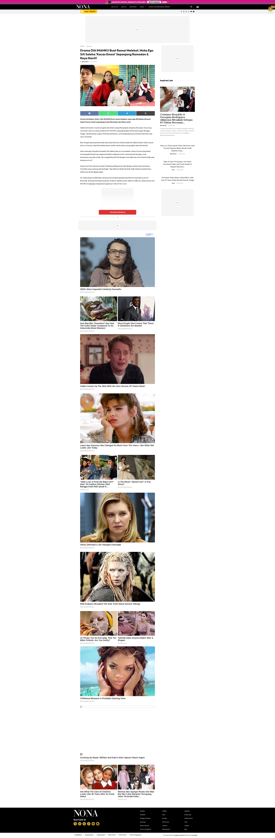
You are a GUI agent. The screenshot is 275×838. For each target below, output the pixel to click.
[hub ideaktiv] (197, 6)
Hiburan (89, 46)
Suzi (173, 170)
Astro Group (194, 835)
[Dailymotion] (193, 12)
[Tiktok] (189, 12)
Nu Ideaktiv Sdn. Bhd (178, 835)
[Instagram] (184, 12)
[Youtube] (191, 12)
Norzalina (85, 61)
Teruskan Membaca (117, 212)
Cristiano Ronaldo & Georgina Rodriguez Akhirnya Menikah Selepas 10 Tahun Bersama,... (176, 118)
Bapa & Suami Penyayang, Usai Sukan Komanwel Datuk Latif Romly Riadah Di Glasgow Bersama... (177, 164)
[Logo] (83, 7)
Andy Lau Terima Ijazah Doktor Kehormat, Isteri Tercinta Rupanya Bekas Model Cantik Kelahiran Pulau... (177, 148)
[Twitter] (186, 12)
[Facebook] (181, 12)
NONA (82, 46)
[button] (191, 6)
